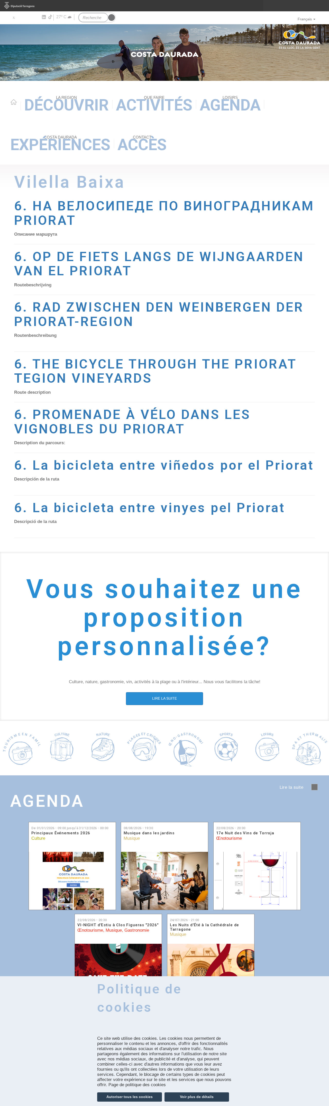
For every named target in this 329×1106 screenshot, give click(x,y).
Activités (154, 104)
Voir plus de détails (197, 1097)
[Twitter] (13, 17)
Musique (132, 838)
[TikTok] (50, 17)
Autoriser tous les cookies (129, 1097)
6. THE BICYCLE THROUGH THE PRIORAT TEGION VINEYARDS (155, 371)
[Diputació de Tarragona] (164, 5)
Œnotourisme (229, 838)
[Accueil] (164, 52)
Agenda (230, 104)
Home (13, 102)
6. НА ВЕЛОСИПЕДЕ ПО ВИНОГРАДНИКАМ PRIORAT (164, 213)
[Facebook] (21, 17)
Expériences (60, 144)
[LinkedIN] (43, 17)
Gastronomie (136, 930)
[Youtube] (28, 17)
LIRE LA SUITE (164, 698)
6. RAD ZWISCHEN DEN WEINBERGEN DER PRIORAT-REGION (159, 314)
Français (305, 19)
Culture (38, 838)
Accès (142, 144)
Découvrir (66, 104)
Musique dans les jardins (149, 833)
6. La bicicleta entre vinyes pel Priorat (149, 507)
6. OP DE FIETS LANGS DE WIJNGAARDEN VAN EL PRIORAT (159, 264)
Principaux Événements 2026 (60, 833)
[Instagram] (36, 17)
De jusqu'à (69, 828)
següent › (314, 787)
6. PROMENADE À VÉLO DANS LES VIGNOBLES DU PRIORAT (132, 421)
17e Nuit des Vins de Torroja (245, 833)
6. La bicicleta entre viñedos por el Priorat (164, 465)
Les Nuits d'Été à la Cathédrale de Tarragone (204, 927)
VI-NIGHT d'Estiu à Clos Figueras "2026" (118, 925)
